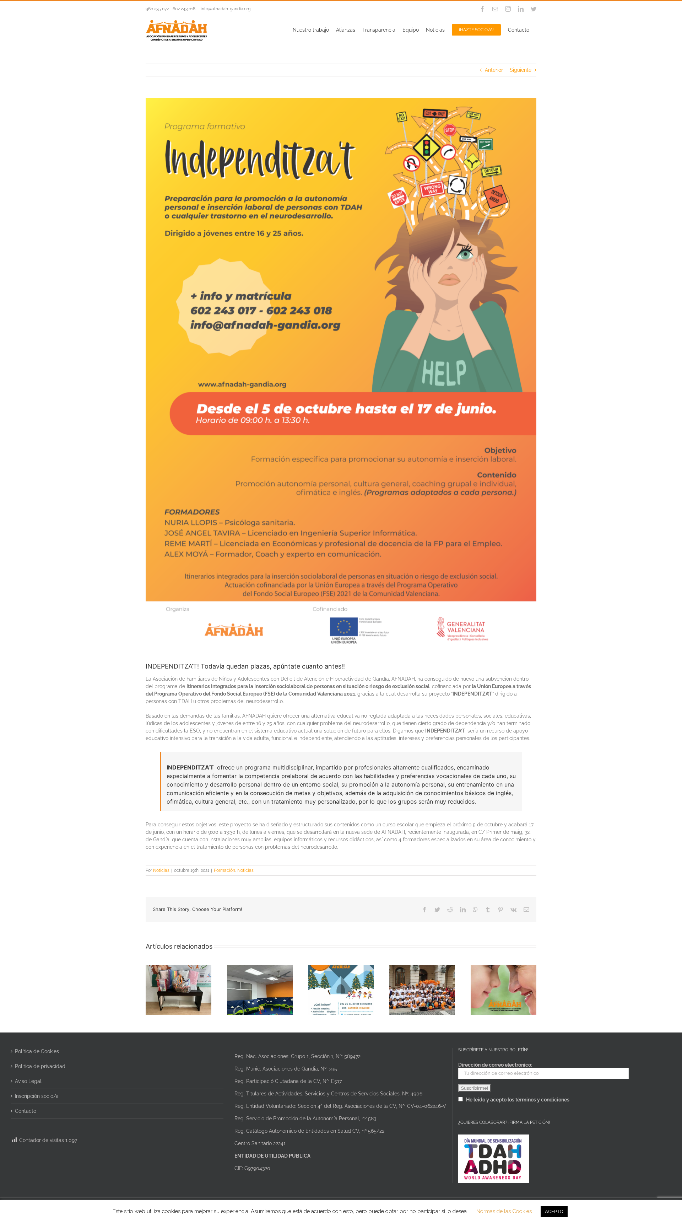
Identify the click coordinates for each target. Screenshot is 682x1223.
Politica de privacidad (40, 1066)
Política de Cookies (37, 1051)
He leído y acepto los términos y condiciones (517, 1100)
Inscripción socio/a (37, 1096)
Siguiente (520, 70)
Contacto (25, 1111)
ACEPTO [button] (554, 1211)
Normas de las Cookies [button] (504, 1211)
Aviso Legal (28, 1081)
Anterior (494, 70)
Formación (224, 870)
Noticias (161, 870)
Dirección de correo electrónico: (495, 1065)
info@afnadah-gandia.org (225, 8)
